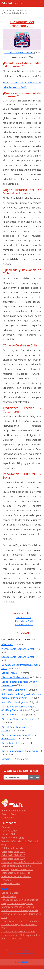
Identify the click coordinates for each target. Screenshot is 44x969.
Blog (4, 888)
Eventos (5, 827)
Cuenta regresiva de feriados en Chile (21, 862)
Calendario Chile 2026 (13, 855)
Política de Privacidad (12, 848)
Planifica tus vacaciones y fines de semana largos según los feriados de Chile (21, 914)
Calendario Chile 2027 (13, 858)
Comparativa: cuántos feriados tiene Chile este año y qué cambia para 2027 (21, 924)
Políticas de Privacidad (13, 810)
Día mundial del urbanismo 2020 (22, 24)
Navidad (5, 759)
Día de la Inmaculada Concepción (19, 751)
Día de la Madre (9, 892)
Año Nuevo (7, 644)
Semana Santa (9, 830)
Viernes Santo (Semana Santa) (17, 648)
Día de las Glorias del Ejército (17, 719)
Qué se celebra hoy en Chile (16, 865)
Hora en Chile (8, 834)
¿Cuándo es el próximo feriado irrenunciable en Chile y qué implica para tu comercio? (20, 935)
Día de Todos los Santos (14, 743)
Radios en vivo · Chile (12, 837)
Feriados (6, 879)
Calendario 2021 (24, 624)
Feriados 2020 (23, 617)
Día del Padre (8, 896)
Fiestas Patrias (9, 714)
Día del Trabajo (9, 672)
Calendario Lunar (10, 883)
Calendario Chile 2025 (13, 851)
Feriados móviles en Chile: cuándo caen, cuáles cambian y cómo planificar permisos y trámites (19, 903)
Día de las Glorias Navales (15, 677)
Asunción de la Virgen (13, 702)
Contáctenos (8, 817)
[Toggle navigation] (41, 3)
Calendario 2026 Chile (22, 962)
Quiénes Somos (10, 814)
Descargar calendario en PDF (17, 869)
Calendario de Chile (11, 3)
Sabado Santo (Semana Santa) (17, 656)
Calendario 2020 (24, 621)
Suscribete (34, 777)
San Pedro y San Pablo (13, 689)
